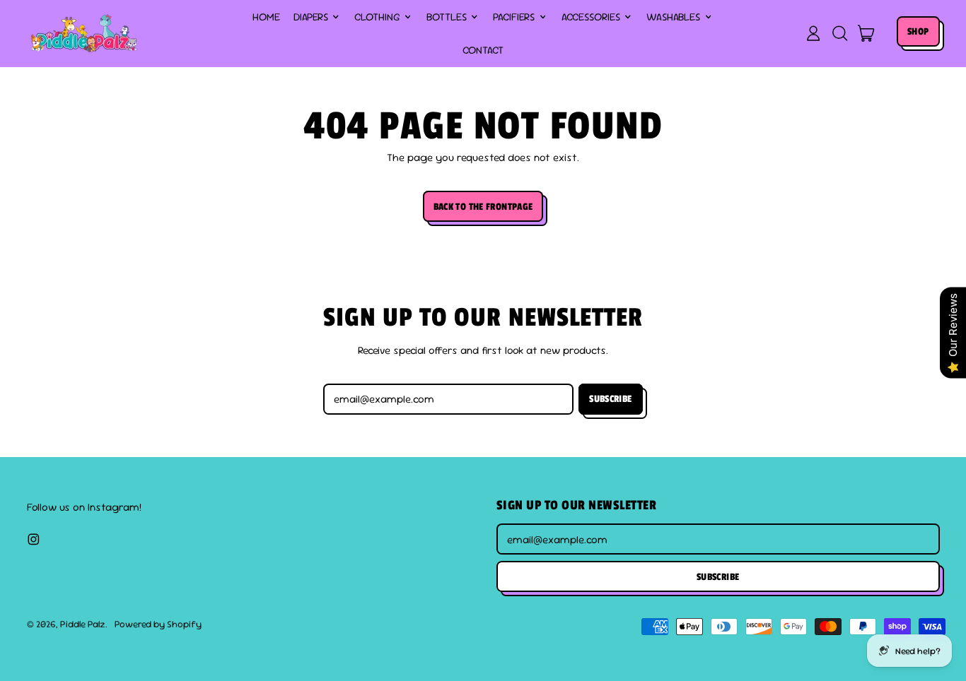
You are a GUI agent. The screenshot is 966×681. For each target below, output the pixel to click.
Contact (483, 50)
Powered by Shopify (158, 624)
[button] (839, 33)
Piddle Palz (82, 624)
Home (266, 16)
